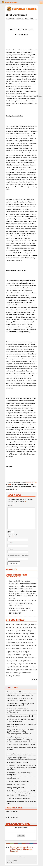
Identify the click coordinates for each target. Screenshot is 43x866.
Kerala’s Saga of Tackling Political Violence (21, 744)
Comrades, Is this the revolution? (19, 581)
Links (24, 857)
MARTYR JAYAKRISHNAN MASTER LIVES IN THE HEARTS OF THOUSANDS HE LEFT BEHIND (23, 596)
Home (19, 857)
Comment (11, 505)
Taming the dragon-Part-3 (16, 784)
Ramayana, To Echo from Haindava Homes (22, 586)
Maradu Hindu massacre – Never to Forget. (23, 583)
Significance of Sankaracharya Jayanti (21, 588)
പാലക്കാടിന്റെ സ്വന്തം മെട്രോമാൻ (19, 754)
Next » (34, 679)
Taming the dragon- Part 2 (16, 788)
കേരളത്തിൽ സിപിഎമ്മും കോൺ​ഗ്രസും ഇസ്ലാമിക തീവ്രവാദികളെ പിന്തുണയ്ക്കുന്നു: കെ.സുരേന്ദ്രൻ (21, 732)
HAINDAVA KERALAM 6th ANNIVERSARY (22, 601)
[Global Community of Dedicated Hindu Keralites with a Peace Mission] (21, 11)
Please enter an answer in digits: (18, 555)
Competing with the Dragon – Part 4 (19, 781)
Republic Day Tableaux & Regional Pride (20, 716)
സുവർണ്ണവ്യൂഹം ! (13, 778)
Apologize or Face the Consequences (19, 762)
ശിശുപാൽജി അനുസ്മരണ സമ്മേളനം (20, 695)
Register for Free (31, 482)
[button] (41, 2)
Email (10, 543)
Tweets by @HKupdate (11, 811)
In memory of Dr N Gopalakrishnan (18, 692)
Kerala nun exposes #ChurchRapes (18, 798)
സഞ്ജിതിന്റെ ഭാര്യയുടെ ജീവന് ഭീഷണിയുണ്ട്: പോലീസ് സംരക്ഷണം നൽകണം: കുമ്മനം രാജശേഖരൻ (19, 739)
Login (9, 484)
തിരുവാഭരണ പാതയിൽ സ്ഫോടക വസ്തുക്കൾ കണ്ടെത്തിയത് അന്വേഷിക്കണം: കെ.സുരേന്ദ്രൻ (22, 711)
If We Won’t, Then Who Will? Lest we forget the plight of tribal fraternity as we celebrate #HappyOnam (21, 767)
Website (10, 549)
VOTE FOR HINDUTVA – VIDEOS (19, 608)
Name (10, 536)
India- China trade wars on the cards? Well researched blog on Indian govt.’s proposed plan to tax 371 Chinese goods (21, 793)
